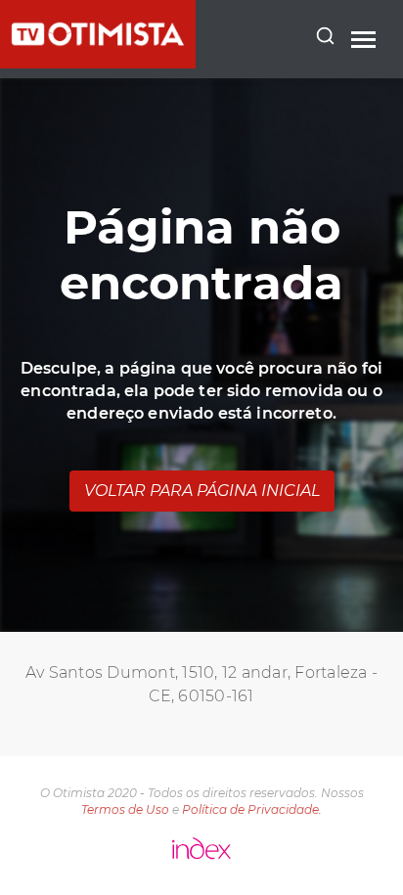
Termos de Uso (125, 809)
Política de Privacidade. (252, 809)
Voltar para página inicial (202, 490)
